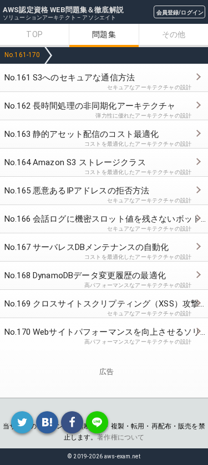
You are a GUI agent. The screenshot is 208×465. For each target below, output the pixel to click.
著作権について (120, 437)
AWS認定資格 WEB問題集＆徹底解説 (63, 10)
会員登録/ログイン (180, 12)
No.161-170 (22, 55)
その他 (173, 34)
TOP (34, 34)
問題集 (103, 34)
